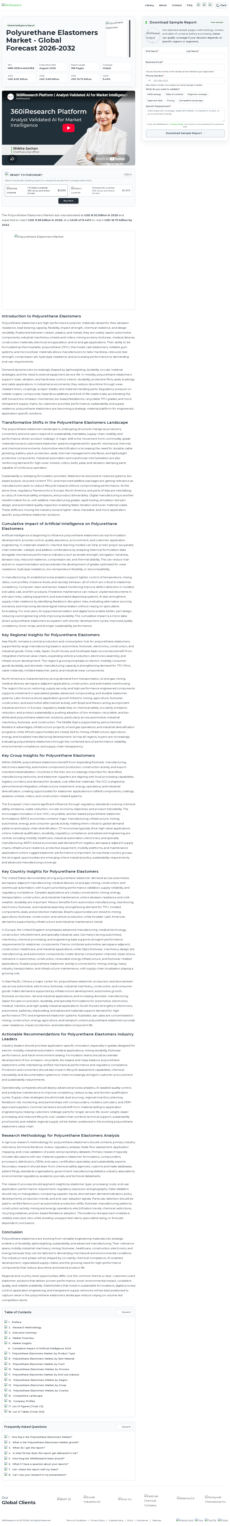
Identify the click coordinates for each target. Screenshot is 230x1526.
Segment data (155, 100)
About (163, 5)
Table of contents (174, 94)
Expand (126, 1312)
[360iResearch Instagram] (210, 5)
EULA (130, 1520)
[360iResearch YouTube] (204, 5)
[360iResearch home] (15, 5)
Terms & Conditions (76, 1520)
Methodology (154, 94)
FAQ (189, 5)
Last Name (192, 51)
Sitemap (156, 1520)
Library (149, 5)
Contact (177, 5)
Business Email (154, 62)
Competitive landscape (191, 100)
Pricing (170, 100)
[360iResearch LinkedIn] (199, 5)
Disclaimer (142, 1520)
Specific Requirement (158, 106)
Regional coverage (197, 94)
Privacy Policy (177, 124)
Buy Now (68, 200)
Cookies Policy (116, 1520)
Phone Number (155, 75)
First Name (152, 51)
